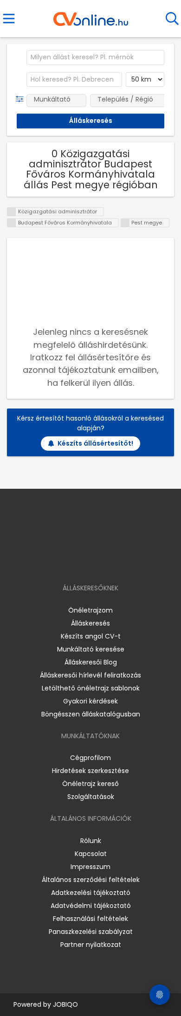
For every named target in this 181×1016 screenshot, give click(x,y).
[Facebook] (69, 561)
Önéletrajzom (90, 610)
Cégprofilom (90, 757)
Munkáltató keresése (90, 649)
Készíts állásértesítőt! (95, 443)
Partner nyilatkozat (90, 944)
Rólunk (90, 840)
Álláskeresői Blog (91, 662)
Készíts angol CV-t (91, 636)
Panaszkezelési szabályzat (91, 931)
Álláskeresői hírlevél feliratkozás (90, 675)
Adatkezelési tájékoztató (90, 892)
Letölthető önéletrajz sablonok (91, 688)
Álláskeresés (90, 623)
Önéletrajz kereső (90, 783)
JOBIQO (65, 1004)
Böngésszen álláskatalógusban (90, 714)
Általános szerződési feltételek (91, 879)
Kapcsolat (91, 853)
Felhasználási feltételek (90, 918)
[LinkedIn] (100, 561)
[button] (21, 99)
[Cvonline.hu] (90, 15)
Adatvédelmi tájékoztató (91, 905)
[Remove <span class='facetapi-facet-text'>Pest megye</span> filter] (125, 223)
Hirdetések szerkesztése (90, 770)
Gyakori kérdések (90, 701)
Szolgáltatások (90, 796)
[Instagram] (84, 561)
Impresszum (90, 866)
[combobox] (95, 57)
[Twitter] (114, 561)
